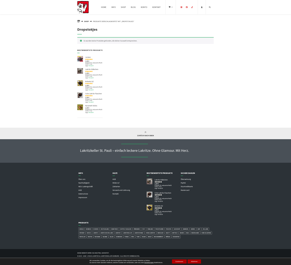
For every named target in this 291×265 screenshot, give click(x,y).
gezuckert (177, 229)
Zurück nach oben (145, 135)
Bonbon (88, 229)
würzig (168, 237)
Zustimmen (179, 261)
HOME (103, 7)
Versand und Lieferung (121, 190)
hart (198, 229)
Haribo (193, 229)
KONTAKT (156, 7)
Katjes (89, 233)
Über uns (81, 179)
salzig (112, 237)
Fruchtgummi (159, 229)
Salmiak (105, 237)
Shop (86, 21)
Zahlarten (116, 186)
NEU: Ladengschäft (85, 186)
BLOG (133, 7)
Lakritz (95, 233)
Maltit (168, 233)
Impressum (82, 197)
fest (143, 229)
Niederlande (195, 233)
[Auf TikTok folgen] (192, 7)
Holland (205, 229)
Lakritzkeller (127, 233)
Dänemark (137, 229)
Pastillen (82, 237)
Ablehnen (194, 261)
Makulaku (160, 233)
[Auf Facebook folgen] (187, 7)
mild (187, 233)
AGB (80, 190)
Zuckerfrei (176, 237)
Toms (138, 237)
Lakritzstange (138, 233)
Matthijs (175, 233)
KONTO (144, 7)
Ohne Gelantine (206, 233)
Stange (126, 237)
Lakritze (118, 233)
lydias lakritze (150, 233)
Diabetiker (114, 229)
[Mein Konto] (202, 7)
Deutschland (105, 229)
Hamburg (185, 229)
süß (132, 237)
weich (150, 237)
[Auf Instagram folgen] (181, 7)
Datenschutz (83, 194)
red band (97, 237)
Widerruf (116, 183)
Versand (90, 65)
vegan (144, 237)
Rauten (90, 237)
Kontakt (116, 194)
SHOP (123, 7)
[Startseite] (83, 7)
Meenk (182, 233)
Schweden (119, 237)
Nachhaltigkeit (83, 183)
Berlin (81, 229)
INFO (113, 7)
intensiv (81, 233)
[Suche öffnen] (210, 7)
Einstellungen (149, 262)
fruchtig (168, 229)
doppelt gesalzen (125, 229)
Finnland (150, 229)
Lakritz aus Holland (106, 233)
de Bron (95, 229)
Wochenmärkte (158, 237)
